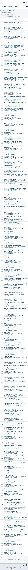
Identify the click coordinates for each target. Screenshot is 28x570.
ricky (10, 109)
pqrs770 (10, 252)
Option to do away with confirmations (14, 427)
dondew (10, 194)
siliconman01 (11, 37)
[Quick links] (27, 6)
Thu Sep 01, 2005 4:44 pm (17, 472)
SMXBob (11, 223)
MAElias (10, 353)
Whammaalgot (12, 386)
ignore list (6, 255)
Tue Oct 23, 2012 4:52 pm (21, 184)
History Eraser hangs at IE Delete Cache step (15, 283)
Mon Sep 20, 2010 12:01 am (18, 288)
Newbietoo (11, 458)
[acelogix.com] (3, 1)
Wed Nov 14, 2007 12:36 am (17, 414)
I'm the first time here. (9, 183)
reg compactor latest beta (10, 409)
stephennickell (12, 320)
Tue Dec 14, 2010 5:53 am (18, 252)
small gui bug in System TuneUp (12, 394)
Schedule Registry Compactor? (12, 347)
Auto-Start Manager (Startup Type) (13, 274)
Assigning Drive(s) (8, 31)
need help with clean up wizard (12, 451)
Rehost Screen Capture (10, 552)
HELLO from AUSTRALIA (10, 87)
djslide (10, 490)
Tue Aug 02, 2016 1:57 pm (18, 88)
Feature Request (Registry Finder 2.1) (13, 83)
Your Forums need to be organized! (13, 240)
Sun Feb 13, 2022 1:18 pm (20, 37)
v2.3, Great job (7, 538)
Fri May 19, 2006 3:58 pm (19, 447)
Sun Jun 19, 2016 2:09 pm (16, 93)
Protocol (10, 399)
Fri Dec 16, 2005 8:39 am (21, 462)
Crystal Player (7, 484)
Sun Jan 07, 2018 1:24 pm (17, 60)
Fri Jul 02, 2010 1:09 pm (18, 315)
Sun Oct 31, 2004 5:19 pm (22, 517)
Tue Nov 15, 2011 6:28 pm (18, 213)
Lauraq (10, 23)
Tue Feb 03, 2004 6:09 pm (19, 535)
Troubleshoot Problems (12, 29)
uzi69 (10, 42)
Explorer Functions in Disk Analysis (13, 525)
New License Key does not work (12, 27)
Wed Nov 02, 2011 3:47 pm (17, 219)
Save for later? (8, 197)
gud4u (10, 512)
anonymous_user (12, 395)
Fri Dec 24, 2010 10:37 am (20, 246)
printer (6, 323)
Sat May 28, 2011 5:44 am (18, 223)
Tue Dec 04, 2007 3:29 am (17, 405)
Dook (10, 133)
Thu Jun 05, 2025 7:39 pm (18, 32)
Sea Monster (11, 381)
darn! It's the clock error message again (14, 489)
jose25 (10, 481)
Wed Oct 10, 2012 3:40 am (18, 194)
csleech (10, 166)
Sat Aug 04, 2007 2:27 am (19, 423)
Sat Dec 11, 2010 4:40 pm (17, 257)
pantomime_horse (12, 517)
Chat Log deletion (8, 466)
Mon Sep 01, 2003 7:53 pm (16, 544)
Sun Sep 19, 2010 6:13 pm (19, 294)
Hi (4, 352)
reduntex (11, 423)
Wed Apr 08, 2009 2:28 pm (21, 357)
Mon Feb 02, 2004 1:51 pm (19, 540)
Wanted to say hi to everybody (12, 201)
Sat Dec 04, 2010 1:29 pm (17, 275)
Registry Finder (8, 212)
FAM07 (10, 64)
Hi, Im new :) (7, 422)
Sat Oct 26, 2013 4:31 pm (17, 157)
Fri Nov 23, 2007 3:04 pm (18, 410)
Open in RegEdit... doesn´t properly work (14, 63)
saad (10, 99)
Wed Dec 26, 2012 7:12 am (20, 180)
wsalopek (11, 294)
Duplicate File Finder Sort (10, 511)
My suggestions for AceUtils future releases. (15, 534)
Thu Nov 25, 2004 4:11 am (17, 512)
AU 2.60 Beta (7, 470)
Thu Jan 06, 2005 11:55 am (18, 503)
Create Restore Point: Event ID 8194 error (14, 179)
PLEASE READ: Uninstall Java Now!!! (13, 141)
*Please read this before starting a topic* (14, 502)
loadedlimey (11, 526)
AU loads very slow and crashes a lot (13, 68)
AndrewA (11, 485)
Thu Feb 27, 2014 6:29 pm (17, 148)
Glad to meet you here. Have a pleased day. (15, 188)
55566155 (11, 390)
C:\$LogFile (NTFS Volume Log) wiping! (14, 231)
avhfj (10, 198)
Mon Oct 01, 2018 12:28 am (20, 55)
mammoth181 (11, 246)
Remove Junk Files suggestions (12, 287)
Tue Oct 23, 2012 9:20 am (21, 189)
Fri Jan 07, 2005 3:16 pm (18, 499)
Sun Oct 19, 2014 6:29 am (18, 138)
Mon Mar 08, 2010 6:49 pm (17, 339)
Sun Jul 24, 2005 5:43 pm (18, 481)
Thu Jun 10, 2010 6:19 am (16, 329)
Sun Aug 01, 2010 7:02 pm (17, 305)
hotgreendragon (12, 462)
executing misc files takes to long (12, 59)
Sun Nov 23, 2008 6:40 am (17, 368)
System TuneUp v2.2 (9, 380)
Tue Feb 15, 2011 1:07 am (16, 233)
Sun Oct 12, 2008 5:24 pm (18, 372)
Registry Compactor (9, 137)
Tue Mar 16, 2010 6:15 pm (17, 333)
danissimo (11, 79)
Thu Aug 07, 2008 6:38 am (20, 381)
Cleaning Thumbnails (9, 413)
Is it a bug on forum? (9, 436)
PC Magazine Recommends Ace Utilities (14, 529)
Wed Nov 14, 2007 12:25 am (17, 419)
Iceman (10, 32)
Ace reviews (7, 332)
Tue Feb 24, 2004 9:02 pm (16, 531)
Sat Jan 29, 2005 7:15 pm (17, 490)
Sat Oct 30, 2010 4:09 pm (16, 279)
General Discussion (12, 25)
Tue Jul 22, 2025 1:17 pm (18, 28)
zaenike (10, 228)
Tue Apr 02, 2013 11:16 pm (18, 162)
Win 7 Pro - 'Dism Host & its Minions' (13, 108)
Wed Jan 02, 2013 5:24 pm (18, 175)
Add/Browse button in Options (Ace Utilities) (15, 174)
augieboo (11, 499)
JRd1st (10, 428)
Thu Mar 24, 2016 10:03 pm (17, 99)
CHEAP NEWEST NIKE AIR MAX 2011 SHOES (15, 245)
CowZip (10, 114)
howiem (10, 69)
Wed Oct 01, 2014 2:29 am (16, 142)
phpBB (10, 567)
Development (11, 34)
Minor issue (7, 520)
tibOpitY (10, 203)
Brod (10, 494)
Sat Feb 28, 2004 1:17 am (20, 526)
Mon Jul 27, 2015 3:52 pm (18, 114)
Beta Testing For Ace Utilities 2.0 (12, 548)
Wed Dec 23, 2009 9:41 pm (20, 348)
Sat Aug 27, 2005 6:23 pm (21, 476)
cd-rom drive (7, 298)
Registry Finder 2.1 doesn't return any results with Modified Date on (15, 77)
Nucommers (11, 437)
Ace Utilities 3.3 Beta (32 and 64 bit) (13, 431)
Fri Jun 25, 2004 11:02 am (18, 521)
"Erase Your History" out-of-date (12, 36)
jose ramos (11, 344)
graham (10, 410)
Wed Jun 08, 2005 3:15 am (19, 485)
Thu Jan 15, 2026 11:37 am (17, 23)
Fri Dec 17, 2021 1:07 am (16, 42)
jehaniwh (11, 46)
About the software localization (12, 389)
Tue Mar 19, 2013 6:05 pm (18, 166)
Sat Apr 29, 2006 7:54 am (18, 452)
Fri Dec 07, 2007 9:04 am (18, 399)
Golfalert (11, 88)
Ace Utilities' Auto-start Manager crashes (14, 50)
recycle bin (7, 227)
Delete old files (8, 356)
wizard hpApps (8, 461)
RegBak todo (7, 132)
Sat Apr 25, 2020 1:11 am (18, 46)
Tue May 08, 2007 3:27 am (17, 433)
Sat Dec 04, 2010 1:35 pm (17, 270)
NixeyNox (11, 315)
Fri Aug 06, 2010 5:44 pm (17, 299)
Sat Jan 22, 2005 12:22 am (17, 494)
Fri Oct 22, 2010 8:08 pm (18, 284)
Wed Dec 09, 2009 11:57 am (18, 353)
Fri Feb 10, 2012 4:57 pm (16, 198)
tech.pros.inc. (11, 348)
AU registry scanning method (11, 170)
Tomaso (10, 51)
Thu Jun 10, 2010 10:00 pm (17, 324)
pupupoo (11, 266)
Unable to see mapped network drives (14, 45)
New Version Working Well (11, 398)
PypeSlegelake (12, 189)
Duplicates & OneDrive (10, 54)
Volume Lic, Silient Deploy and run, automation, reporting (13, 446)
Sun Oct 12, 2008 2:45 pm (19, 377)
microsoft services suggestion (11, 479)
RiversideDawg (12, 362)
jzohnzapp (11, 447)
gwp (10, 118)
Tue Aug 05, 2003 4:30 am (16, 549)
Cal (9, 142)
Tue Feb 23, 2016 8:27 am (20, 105)
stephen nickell (12, 357)
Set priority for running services (12, 269)
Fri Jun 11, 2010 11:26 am (20, 320)
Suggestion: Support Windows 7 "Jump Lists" (15, 278)
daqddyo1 (11, 237)
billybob (10, 467)
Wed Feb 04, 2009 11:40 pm (21, 362)
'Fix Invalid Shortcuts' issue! (11, 152)
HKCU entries (7, 72)
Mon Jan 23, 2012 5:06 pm (18, 203)
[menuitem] (21, 3)
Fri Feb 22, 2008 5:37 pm (21, 386)
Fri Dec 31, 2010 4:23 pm (16, 242)
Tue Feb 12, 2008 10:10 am (19, 390)
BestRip (10, 372)
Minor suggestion (8, 498)
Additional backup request (11, 493)
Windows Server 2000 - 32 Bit (12, 113)
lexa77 (10, 129)
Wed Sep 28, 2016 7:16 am (19, 84)
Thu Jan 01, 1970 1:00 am (17, 553)
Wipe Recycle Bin (8, 165)
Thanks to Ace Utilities (10, 117)
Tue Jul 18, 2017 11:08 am (17, 69)
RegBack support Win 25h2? (11, 22)
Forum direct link (8, 376)
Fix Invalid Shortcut (9, 156)
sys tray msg (7, 192)
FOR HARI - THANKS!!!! (9, 516)
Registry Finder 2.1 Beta (10, 92)
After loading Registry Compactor (13, 161)
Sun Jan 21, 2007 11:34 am (20, 437)
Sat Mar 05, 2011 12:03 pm (18, 228)
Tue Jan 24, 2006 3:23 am (19, 458)
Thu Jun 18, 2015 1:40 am (16, 118)
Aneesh (10, 138)
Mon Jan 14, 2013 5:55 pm (18, 171)
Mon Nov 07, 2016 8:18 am (19, 79)
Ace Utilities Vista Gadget (10, 418)
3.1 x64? (6, 440)
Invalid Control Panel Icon (10, 222)
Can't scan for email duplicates (12, 236)
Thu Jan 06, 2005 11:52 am (18, 508)
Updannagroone (12, 184)
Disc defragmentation (9, 371)
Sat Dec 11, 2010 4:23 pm (17, 261)
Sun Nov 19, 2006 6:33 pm (17, 442)
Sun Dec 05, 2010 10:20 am (18, 266)
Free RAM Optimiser (9, 314)
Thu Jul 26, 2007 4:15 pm (17, 428)
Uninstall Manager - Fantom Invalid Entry (14, 328)
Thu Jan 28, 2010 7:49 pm (19, 344)
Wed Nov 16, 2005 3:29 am (18, 467)
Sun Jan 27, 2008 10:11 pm (22, 395)
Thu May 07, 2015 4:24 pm (18, 124)
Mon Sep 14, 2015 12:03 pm (17, 109)
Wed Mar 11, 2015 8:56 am (17, 129)
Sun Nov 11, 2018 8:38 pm (18, 51)
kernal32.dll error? (9, 475)
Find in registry (8, 128)
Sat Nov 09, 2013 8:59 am (17, 153)
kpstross (10, 284)
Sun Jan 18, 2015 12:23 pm (17, 133)
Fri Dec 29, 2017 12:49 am (18, 64)
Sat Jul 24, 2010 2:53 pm (16, 310)
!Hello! (5, 385)
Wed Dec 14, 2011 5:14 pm (18, 208)
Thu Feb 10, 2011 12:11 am (18, 237)
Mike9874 (11, 28)
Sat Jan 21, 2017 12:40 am (17, 73)
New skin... (6, 361)
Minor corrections (8, 40)
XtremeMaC (11, 55)
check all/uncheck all (9, 260)
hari (10, 93)
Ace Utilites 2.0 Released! (10, 543)
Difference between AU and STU (12, 342)
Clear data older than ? (10, 318)
